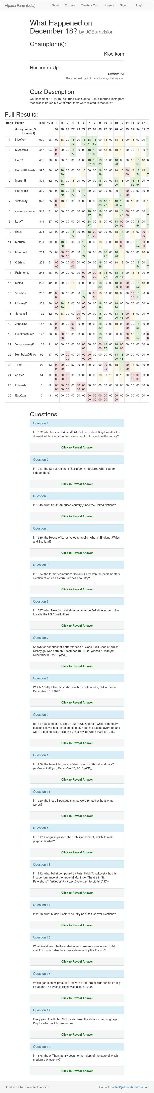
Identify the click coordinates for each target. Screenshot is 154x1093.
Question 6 (41, 601)
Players (109, 5)
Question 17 (41, 1010)
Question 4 (41, 528)
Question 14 (41, 904)
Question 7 (41, 637)
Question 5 (41, 564)
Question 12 (41, 828)
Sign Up (125, 5)
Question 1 (41, 423)
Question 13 (41, 864)
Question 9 (41, 714)
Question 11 (41, 791)
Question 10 (41, 755)
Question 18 (41, 1046)
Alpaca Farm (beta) (20, 5)
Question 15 (41, 937)
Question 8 (41, 678)
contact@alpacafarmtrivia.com (130, 1087)
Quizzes (70, 5)
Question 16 (41, 973)
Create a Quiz (90, 5)
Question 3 (41, 496)
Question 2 (41, 459)
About (55, 5)
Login (139, 5)
